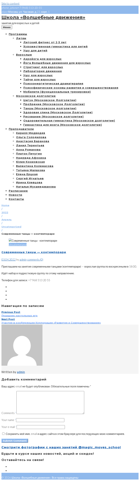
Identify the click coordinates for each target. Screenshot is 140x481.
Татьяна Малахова (30, 170)
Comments (8, 413)
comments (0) (35, 259)
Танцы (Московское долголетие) (49, 108)
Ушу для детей (35, 50)
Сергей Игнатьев (30, 178)
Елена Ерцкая (27, 174)
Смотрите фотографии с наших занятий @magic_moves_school (61, 447)
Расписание (18, 191)
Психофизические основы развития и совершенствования (70, 87)
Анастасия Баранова (32, 141)
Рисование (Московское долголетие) (53, 116)
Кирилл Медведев (30, 133)
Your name (8, 420)
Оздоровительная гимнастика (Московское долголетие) (69, 120)
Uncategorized (11, 226)
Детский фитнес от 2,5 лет (45, 42)
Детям (21, 38)
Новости (15, 195)
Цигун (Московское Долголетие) (49, 100)
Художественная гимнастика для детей (55, 46)
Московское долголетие (36, 96)
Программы (18, 34)
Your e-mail (9, 426)
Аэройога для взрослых (42, 59)
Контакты (16, 199)
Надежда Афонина (31, 157)
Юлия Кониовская (30, 161)
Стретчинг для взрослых (43, 67)
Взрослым (24, 54)
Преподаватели (21, 129)
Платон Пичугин (29, 153)
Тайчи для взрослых (39, 79)
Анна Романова (28, 149)
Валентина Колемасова (34, 166)
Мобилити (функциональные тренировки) (57, 91)
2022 (4, 212)
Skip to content (10, 3)
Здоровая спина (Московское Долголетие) (58, 112)
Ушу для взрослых (38, 75)
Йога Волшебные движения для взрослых (57, 63)
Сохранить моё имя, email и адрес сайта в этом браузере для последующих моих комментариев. (65, 433)
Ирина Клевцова (29, 182)
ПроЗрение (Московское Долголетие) (54, 104)
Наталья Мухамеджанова (36, 186)
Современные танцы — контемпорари (33, 252)
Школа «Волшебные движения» (43, 17)
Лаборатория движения (42, 71)
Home (5, 205)
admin (23, 259)
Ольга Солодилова (31, 137)
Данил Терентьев (30, 145)
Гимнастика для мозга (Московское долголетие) (62, 124)
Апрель (6, 219)
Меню (7, 27)
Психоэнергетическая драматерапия (53, 83)
